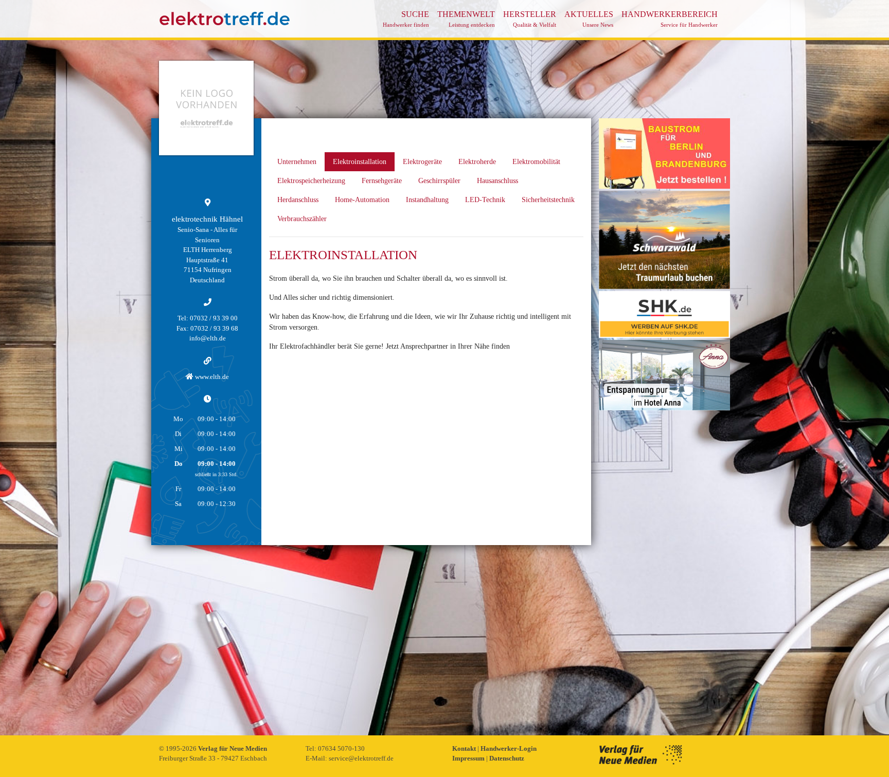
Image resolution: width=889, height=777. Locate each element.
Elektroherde (477, 162)
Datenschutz (506, 758)
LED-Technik (485, 200)
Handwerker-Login (509, 748)
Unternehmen (296, 162)
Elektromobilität (536, 162)
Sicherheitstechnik (548, 200)
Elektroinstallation (359, 162)
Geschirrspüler (439, 181)
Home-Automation (362, 200)
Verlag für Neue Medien (232, 748)
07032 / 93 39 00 (214, 318)
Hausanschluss (497, 181)
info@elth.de (207, 338)
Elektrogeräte (422, 162)
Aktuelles (588, 19)
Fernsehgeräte (382, 181)
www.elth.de (211, 377)
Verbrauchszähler (302, 219)
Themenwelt (466, 19)
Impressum (469, 758)
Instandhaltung (427, 200)
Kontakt (464, 748)
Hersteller (529, 19)
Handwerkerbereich (669, 19)
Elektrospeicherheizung (311, 181)
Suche (406, 19)
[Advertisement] (664, 566)
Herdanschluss (297, 200)
